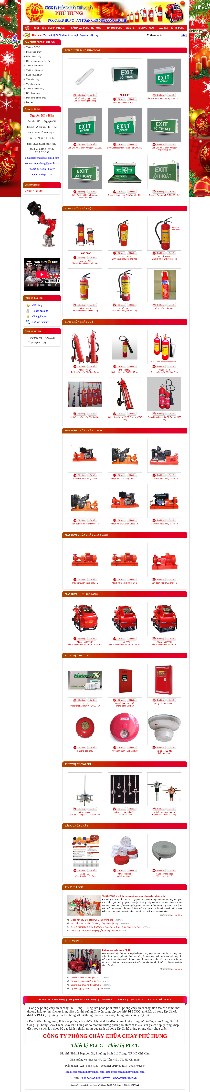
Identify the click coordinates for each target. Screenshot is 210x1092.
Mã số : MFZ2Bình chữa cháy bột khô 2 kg (85, 309)
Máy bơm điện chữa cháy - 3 (164, 583)
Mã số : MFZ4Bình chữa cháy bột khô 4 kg (164, 258)
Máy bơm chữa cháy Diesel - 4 (85, 524)
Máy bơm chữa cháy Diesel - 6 (164, 524)
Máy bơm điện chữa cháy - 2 (124, 583)
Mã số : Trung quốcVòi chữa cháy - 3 (164, 875)
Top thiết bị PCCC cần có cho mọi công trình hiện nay (94, 923)
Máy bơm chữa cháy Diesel (85, 479)
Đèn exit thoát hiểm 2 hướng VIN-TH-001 (124, 196)
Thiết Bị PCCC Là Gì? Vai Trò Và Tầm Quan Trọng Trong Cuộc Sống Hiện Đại (105, 927)
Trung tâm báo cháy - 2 (164, 703)
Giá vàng (37, 305)
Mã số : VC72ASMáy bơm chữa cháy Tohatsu (164, 643)
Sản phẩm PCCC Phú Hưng (86, 28)
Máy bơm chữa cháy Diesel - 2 (124, 479)
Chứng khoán (39, 316)
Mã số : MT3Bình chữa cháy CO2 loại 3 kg (164, 371)
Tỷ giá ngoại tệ (40, 310)
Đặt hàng (81, 95)
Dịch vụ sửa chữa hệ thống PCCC (86, 985)
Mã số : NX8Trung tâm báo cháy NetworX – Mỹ (85, 704)
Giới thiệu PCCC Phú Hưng (49, 28)
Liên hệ (130, 28)
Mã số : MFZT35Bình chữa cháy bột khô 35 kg (85, 262)
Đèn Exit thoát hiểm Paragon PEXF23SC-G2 (85, 196)
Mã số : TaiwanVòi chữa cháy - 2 (125, 875)
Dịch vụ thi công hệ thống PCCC (85, 981)
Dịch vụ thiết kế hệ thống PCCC (85, 978)
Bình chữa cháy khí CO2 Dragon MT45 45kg (124, 418)
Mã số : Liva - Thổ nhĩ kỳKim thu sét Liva (125, 813)
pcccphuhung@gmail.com (45, 157)
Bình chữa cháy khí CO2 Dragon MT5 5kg (164, 418)
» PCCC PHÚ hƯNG (34, 191)
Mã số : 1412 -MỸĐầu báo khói (164, 752)
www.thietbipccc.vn (42, 174)
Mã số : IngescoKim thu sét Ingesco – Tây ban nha (85, 813)
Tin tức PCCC (114, 28)
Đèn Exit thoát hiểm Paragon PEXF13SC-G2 (164, 149)
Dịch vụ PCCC (146, 28)
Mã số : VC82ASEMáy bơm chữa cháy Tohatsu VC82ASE (85, 643)
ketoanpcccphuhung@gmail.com (42, 163)
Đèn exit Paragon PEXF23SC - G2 (164, 195)
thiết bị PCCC (134, 1025)
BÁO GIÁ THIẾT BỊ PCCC (171, 28)
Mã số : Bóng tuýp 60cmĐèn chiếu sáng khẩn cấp (85, 99)
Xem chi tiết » (176, 915)
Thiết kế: (131, 1085)
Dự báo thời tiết (40, 322)
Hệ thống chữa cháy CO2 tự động (85, 417)
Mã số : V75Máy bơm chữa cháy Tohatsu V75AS (124, 643)
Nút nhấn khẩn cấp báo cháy (124, 751)
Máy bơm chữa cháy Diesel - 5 (124, 524)
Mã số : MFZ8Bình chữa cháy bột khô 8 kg (124, 258)
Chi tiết (92, 95)
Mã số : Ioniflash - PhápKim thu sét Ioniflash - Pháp (164, 813)
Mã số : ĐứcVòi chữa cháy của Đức (85, 875)
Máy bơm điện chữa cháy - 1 (85, 583)
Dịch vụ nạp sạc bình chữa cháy (85, 988)
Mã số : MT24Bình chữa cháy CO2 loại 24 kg (85, 371)
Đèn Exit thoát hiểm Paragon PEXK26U (124, 148)
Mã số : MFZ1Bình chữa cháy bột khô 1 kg (124, 309)
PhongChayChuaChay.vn (42, 168)
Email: (28, 157)
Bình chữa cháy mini (164, 308)
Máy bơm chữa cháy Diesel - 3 (164, 479)
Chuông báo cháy (85, 751)
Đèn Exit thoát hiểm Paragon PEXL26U (85, 148)
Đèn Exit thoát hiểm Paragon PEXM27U (164, 98)
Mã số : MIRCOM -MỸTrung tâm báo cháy (124, 704)
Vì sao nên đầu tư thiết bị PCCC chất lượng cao (92, 920)
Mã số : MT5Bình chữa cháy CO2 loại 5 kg (124, 371)
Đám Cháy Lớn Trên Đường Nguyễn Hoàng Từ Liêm (94, 931)
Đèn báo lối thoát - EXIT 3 (124, 103)
